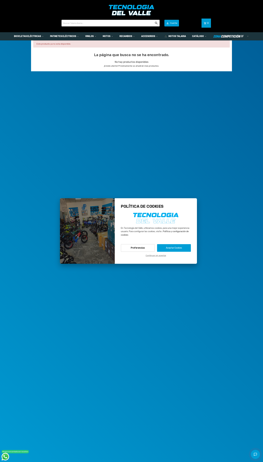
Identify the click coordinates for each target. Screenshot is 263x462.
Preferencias (138, 248)
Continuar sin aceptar (156, 255)
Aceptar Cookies (174, 248)
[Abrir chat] (255, 454)
